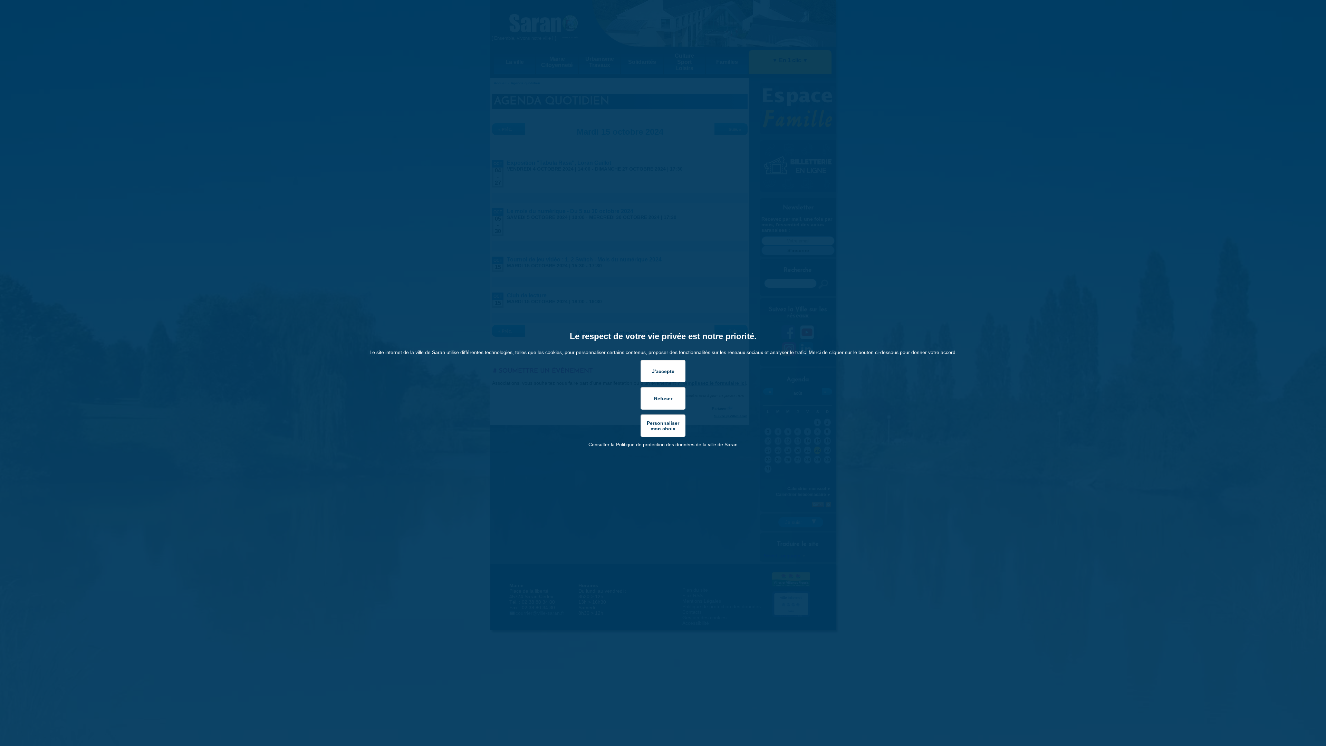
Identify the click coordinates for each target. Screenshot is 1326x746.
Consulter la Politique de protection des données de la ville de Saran (663, 444)
